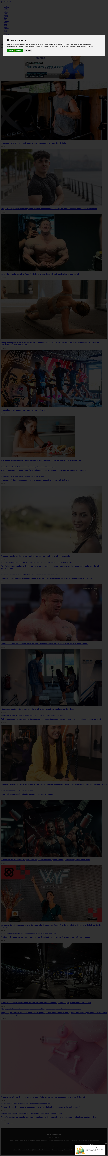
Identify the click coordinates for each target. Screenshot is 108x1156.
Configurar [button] (28, 50)
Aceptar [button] (11, 50)
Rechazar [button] (19, 50)
